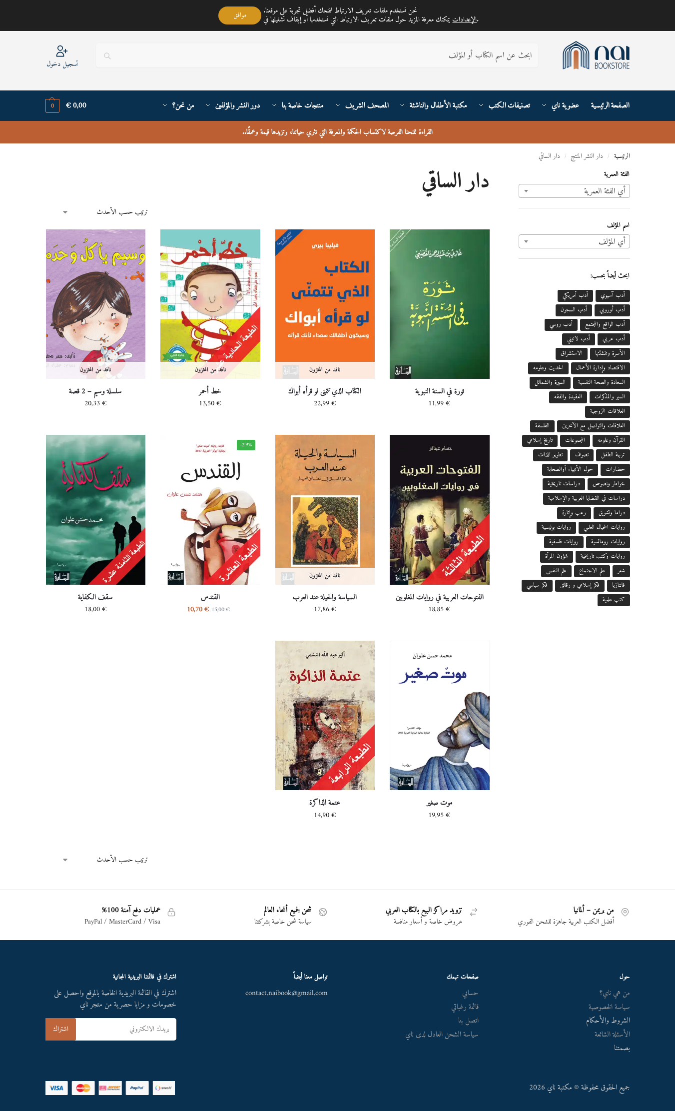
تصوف (582, 455)
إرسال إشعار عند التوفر (325, 424)
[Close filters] (516, 176)
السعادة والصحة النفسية (601, 382)
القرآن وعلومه (611, 440)
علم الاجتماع (592, 571)
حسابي (470, 993)
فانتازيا (618, 585)
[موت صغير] (440, 715)
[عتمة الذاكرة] (325, 715)
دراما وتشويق (612, 513)
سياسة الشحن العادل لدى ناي (442, 1035)
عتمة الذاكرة (324, 803)
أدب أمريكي (575, 295)
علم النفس (556, 571)
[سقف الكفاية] (96, 509)
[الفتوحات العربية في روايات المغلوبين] (440, 509)
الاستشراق (572, 353)
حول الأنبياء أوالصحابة (570, 469)
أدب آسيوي (613, 295)
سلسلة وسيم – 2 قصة (95, 392)
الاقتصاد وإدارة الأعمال (600, 368)
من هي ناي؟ (615, 993)
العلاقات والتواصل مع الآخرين (593, 426)
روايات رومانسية (608, 542)
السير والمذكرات (610, 397)
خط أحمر (210, 392)
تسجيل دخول (62, 63)
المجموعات (575, 440)
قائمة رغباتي (465, 1007)
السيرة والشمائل (550, 382)
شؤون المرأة (556, 556)
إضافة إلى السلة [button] (440, 424)
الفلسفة (542, 426)
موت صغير (440, 803)
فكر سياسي (537, 585)
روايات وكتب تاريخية (603, 556)
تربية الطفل (613, 455)
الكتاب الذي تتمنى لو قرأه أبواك (324, 392)
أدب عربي (614, 339)
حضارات (615, 469)
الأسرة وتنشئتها (610, 353)
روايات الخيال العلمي (604, 527)
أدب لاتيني (578, 339)
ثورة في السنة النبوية (439, 392)
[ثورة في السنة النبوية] (440, 304)
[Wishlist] (404, 244)
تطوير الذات (550, 455)
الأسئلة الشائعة (612, 1035)
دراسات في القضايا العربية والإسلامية (586, 498)
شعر (621, 571)
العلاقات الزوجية (607, 411)
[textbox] (574, 191)
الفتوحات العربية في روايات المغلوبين (440, 598)
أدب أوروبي (612, 310)
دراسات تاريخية (564, 484)
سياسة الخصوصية (609, 1007)
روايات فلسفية (564, 542)
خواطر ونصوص (609, 484)
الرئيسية (622, 156)
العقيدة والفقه (568, 397)
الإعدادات (464, 19)
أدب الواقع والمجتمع (605, 324)
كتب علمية (614, 600)
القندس (210, 598)
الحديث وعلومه (548, 368)
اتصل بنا (468, 1021)
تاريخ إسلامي (540, 440)
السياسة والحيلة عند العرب (325, 598)
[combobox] (574, 191)
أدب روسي (561, 324)
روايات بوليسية (556, 527)
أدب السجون (574, 310)
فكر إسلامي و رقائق (580, 585)
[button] (65, 106)
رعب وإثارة (574, 513)
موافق (239, 15)
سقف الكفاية (95, 598)
